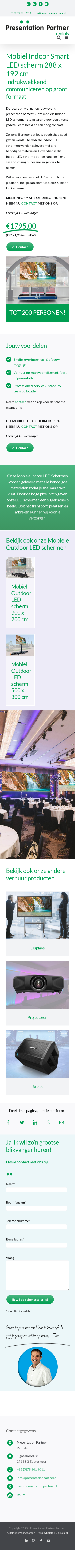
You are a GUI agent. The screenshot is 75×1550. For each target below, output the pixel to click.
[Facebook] (8, 1122)
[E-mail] (61, 1122)
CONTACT (29, 203)
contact (20, 402)
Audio (37, 1086)
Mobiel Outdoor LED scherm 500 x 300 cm (21, 680)
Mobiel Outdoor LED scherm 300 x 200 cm (21, 602)
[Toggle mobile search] (59, 37)
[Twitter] (22, 1122)
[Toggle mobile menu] (67, 37)
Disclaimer (61, 1532)
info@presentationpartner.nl (50, 12)
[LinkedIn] (35, 1122)
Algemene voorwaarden (21, 1532)
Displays (37, 947)
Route (21, 1495)
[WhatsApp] (48, 1122)
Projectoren (37, 1017)
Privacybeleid (45, 1532)
